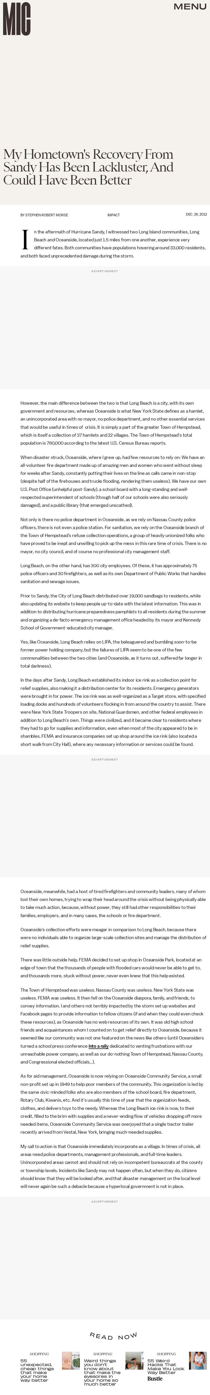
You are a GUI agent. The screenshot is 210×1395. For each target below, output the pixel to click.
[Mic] (16, 19)
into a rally (99, 1046)
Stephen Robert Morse (46, 215)
